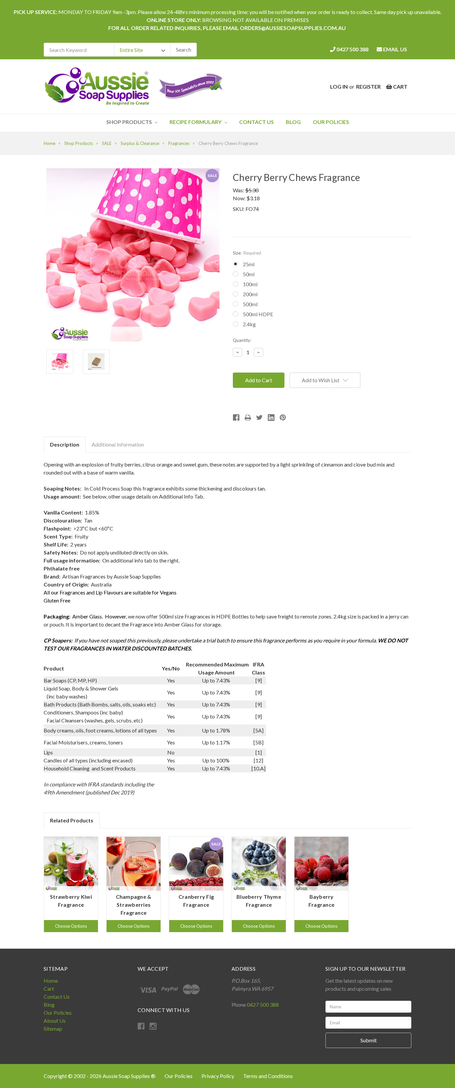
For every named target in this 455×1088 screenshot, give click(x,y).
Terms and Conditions (268, 1076)
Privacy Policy (218, 1076)
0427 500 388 (351, 49)
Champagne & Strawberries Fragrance (134, 904)
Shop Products (129, 122)
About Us (55, 1020)
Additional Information (118, 444)
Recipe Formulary (196, 122)
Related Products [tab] (71, 820)
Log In (339, 86)
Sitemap (53, 1028)
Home (51, 980)
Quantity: (242, 340)
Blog (293, 122)
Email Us (394, 49)
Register (368, 86)
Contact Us (256, 122)
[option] (71, 884)
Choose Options (71, 926)
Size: (247, 253)
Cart (49, 988)
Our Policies (331, 122)
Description (64, 444)
